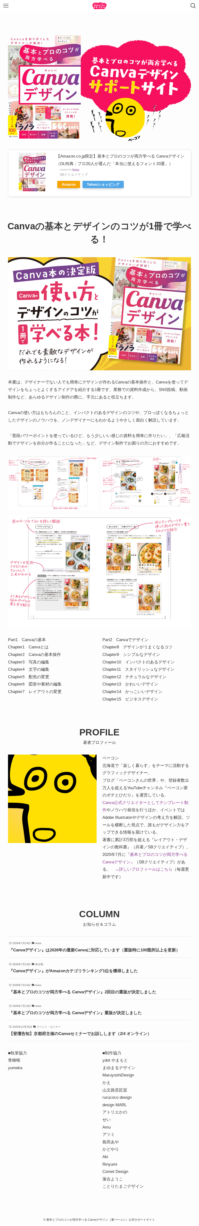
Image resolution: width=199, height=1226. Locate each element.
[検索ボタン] (193, 6)
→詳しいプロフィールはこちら (144, 869)
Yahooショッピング (103, 184)
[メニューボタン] (6, 6)
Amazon (69, 184)
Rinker (75, 169)
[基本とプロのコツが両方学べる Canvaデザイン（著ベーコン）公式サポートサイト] (99, 6)
